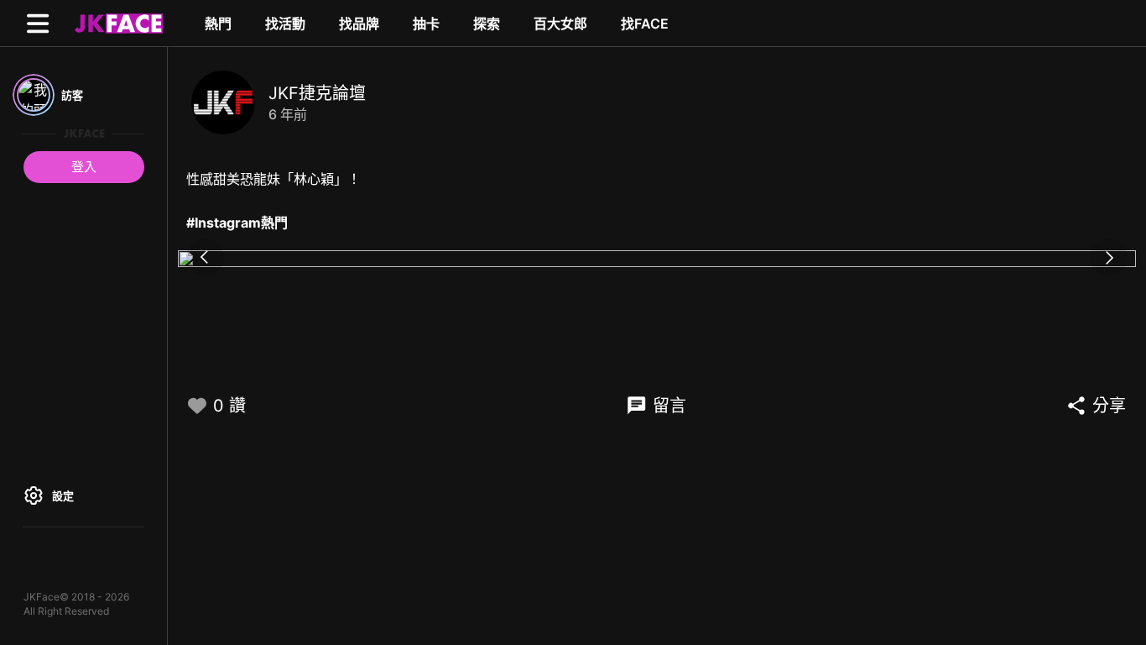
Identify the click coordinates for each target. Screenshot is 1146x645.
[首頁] (116, 23)
